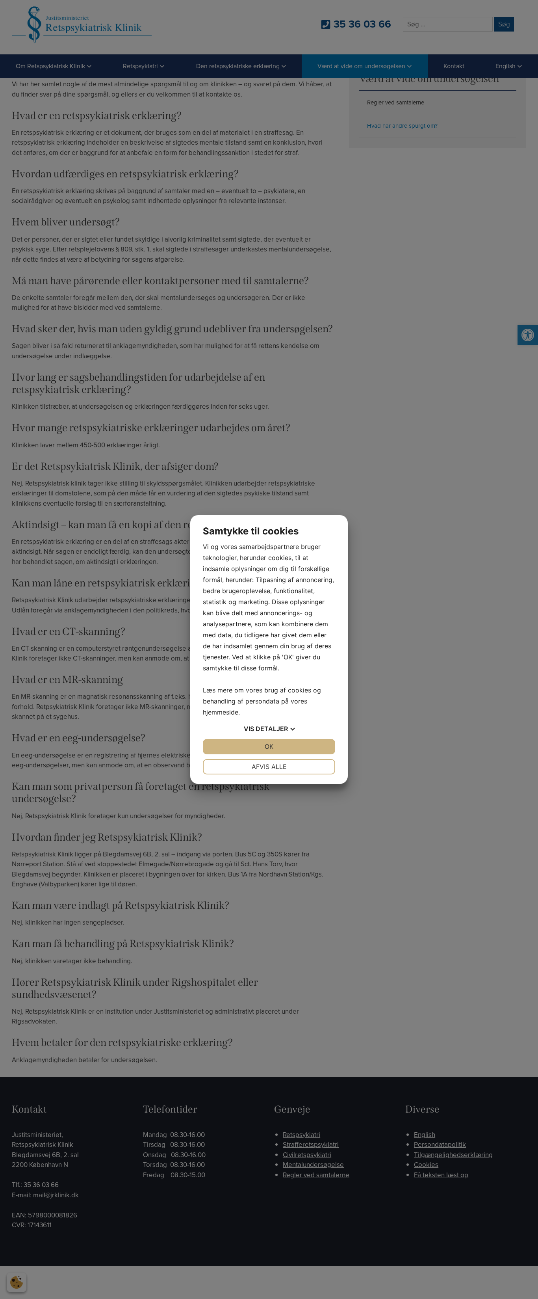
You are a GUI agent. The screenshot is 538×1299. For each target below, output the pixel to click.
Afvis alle (269, 766)
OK (269, 746)
